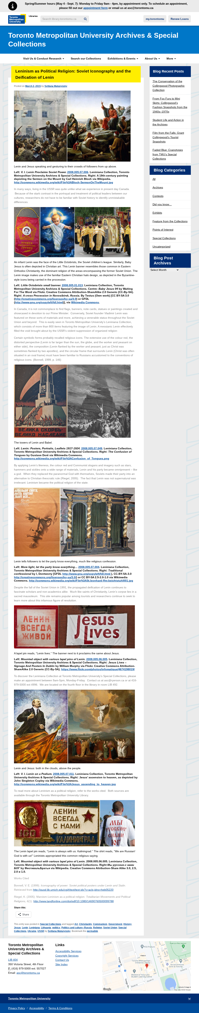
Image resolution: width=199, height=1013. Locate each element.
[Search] (85, 19)
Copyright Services (67, 955)
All (154, 179)
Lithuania (46, 927)
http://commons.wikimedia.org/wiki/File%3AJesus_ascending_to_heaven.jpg (65, 784)
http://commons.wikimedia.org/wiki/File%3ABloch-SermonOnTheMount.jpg (63, 182)
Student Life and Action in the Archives (168, 122)
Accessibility (36, 1008)
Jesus (17, 927)
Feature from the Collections (170, 221)
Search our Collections (86, 58)
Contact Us (62, 959)
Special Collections (50, 924)
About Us (151, 58)
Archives (158, 187)
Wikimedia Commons (85, 302)
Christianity (85, 924)
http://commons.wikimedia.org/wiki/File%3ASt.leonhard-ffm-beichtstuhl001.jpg (81, 580)
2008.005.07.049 (91, 448)
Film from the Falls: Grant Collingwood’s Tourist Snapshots (168, 137)
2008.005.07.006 (77, 172)
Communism (100, 924)
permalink (92, 931)
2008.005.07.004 (88, 567)
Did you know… (162, 204)
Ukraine (32, 931)
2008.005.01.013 (72, 285)
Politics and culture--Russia (76, 927)
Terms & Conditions (60, 1008)
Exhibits (157, 212)
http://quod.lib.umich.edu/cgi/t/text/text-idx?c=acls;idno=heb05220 (73, 889)
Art (76, 924)
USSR (41, 931)
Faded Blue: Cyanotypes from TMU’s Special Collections (168, 154)
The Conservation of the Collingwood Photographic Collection (169, 86)
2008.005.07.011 (63, 773)
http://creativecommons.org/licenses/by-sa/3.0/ (45, 577)
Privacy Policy (16, 1008)
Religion (97, 927)
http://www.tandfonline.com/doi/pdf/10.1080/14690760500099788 (73, 901)
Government (115, 924)
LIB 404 (13, 959)
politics (56, 927)
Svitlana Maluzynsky (56, 86)
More (170, 58)
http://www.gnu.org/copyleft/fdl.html (39, 302)
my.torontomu (155, 18)
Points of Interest (163, 229)
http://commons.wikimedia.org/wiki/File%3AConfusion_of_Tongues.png (61, 458)
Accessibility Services (68, 951)
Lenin (25, 927)
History (127, 924)
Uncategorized (161, 246)
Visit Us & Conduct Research (42, 58)
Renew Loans (180, 18)
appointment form (95, 8)
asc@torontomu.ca (28, 972)
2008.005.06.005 (96, 659)
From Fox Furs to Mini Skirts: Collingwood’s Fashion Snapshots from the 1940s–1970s (170, 105)
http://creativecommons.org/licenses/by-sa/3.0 (45, 298)
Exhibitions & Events (122, 58)
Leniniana (34, 927)
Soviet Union (110, 927)
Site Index (61, 964)
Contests (158, 196)
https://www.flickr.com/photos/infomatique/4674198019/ (98, 669)
